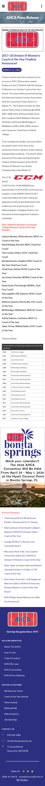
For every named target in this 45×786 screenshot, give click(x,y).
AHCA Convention (13, 669)
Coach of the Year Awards (16, 696)
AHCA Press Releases (14, 675)
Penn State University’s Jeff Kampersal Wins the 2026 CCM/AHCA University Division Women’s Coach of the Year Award (22, 585)
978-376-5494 (14, 735)
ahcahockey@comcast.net (19, 741)
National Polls (10, 708)
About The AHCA (12, 646)
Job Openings (10, 719)
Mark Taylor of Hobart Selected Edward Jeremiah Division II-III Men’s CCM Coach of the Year (22, 569)
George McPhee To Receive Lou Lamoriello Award (19, 543)
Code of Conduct (12, 658)
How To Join (10, 652)
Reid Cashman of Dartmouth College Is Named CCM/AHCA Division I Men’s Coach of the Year (22, 531)
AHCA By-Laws (11, 664)
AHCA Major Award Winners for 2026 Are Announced (22, 599)
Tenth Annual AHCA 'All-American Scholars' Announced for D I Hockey (21, 520)
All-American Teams (13, 691)
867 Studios (22, 780)
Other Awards (11, 702)
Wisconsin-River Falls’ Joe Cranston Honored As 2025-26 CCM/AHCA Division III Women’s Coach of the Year (22, 555)
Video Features (11, 714)
